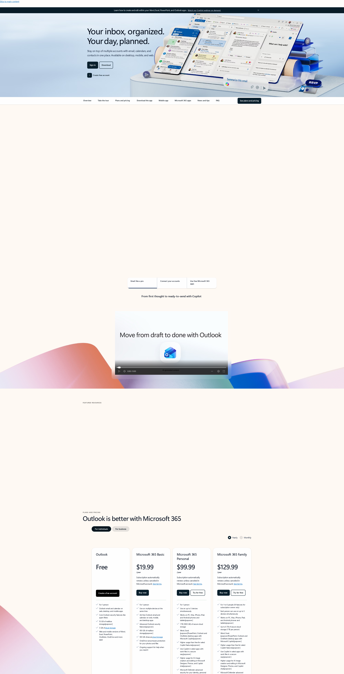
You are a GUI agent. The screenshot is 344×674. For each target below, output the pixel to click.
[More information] (119, 609)
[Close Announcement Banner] (257, 10)
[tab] (91, 133)
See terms (157, 571)
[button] (94, 465)
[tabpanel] (171, 182)
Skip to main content (9, 1)
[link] (87, 101)
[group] (111, 441)
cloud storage (110, 613)
